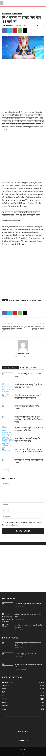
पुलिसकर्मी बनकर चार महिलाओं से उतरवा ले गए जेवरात (34, 328)
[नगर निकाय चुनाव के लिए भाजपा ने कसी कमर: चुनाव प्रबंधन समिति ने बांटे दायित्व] (7, 452)
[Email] (25, 30)
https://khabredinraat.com (23, 357)
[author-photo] (23, 351)
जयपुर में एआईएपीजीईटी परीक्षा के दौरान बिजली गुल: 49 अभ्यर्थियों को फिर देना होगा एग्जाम (29, 419)
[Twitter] (9, 30)
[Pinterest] (15, 30)
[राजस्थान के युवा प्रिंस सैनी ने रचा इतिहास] (7, 656)
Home (4, 10)
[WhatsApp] (20, 30)
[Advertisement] (23, 85)
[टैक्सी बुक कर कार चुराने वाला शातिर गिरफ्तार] (7, 409)
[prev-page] (3, 470)
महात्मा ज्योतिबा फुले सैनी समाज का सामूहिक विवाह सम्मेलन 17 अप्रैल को (12, 329)
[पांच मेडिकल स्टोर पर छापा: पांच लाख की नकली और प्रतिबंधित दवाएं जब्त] (7, 398)
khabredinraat (9, 25)
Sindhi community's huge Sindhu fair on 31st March (25, 300)
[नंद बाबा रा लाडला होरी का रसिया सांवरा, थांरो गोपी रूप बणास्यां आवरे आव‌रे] (7, 667)
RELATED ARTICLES (11, 368)
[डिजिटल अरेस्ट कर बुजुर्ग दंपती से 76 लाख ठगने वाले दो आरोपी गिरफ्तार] (7, 435)
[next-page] (7, 470)
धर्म (9, 10)
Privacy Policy (23, 749)
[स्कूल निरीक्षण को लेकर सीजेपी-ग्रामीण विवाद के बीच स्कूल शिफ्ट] (7, 444)
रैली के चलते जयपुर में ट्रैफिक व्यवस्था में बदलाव (28, 603)
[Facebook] (4, 30)
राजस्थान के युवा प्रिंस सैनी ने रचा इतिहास (26, 654)
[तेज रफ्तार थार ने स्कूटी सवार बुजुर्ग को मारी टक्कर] (7, 462)
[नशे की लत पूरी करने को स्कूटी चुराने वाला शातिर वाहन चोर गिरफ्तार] (7, 390)
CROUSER (15, 13)
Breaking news (6, 13)
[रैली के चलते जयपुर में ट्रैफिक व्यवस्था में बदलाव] (7, 376)
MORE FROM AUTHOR (28, 368)
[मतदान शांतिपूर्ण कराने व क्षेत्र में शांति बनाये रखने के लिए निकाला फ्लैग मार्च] (7, 646)
